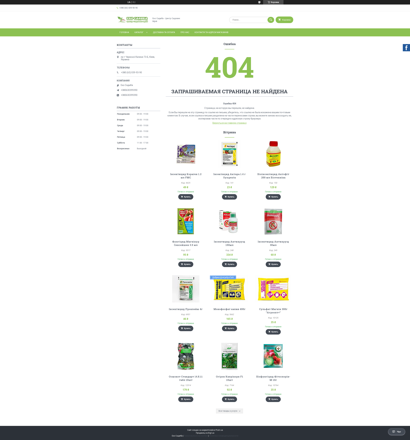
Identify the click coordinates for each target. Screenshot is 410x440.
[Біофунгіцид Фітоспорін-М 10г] (273, 356)
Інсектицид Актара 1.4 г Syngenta (229, 175)
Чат (399, 431)
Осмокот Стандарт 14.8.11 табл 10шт (186, 378)
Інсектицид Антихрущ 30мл (273, 243)
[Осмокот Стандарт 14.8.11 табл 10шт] (186, 356)
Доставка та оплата (164, 32)
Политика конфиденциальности (223, 436)
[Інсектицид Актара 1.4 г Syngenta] (230, 154)
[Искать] (270, 20)
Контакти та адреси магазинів (211, 32)
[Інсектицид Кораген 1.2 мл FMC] (186, 154)
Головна (124, 32)
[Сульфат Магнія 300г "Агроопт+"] (273, 288)
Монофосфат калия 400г (229, 309)
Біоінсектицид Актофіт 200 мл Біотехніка (273, 175)
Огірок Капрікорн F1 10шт (229, 378)
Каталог (139, 32)
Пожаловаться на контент (196, 436)
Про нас (184, 32)
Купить (187, 197)
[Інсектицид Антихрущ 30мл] (273, 221)
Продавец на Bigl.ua (205, 433)
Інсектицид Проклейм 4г (186, 309)
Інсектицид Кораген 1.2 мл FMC (185, 175)
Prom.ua (219, 430)
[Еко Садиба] (133, 24)
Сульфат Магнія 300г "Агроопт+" (273, 310)
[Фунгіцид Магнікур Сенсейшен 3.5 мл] (186, 221)
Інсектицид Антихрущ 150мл (229, 243)
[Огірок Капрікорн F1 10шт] (230, 356)
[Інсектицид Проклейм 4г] (186, 288)
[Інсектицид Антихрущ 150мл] (230, 221)
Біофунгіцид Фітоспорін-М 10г (273, 378)
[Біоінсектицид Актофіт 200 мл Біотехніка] (273, 154)
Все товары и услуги (228, 411)
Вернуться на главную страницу (230, 123)
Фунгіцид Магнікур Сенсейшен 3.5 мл (185, 243)
